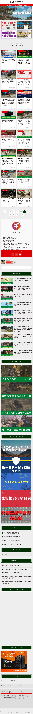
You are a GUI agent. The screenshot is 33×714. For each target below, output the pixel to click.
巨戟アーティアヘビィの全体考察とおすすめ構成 (17, 576)
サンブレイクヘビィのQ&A (12, 540)
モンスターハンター (11, 685)
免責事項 (23, 709)
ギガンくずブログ (16, 2)
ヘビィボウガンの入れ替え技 (12, 544)
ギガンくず (21, 569)
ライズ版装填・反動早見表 (12, 537)
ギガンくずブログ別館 (8, 680)
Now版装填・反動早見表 (11, 533)
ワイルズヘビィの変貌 (9, 565)
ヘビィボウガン (20, 685)
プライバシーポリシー (13, 709)
